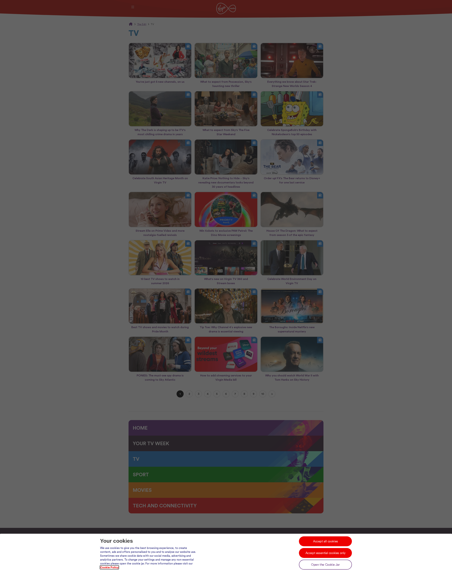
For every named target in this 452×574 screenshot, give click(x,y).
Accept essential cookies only (325, 553)
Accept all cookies (325, 541)
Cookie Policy (109, 567)
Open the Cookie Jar (325, 564)
